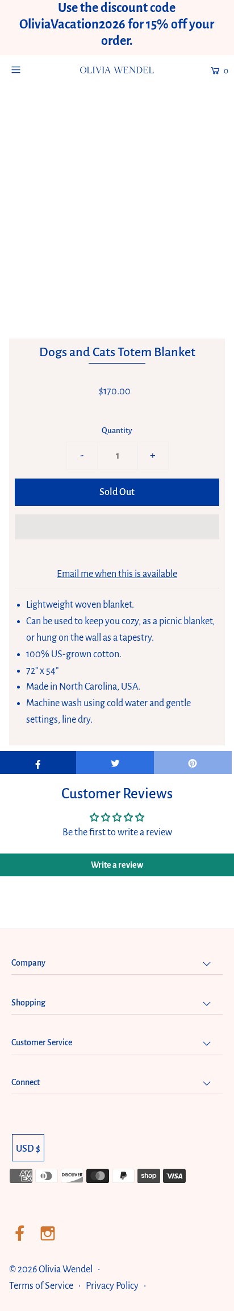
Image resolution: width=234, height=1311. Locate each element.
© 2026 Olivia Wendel (51, 1269)
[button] (117, 526)
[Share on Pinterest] (193, 762)
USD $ (28, 1149)
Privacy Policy (112, 1286)
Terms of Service (41, 1286)
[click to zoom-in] (204, 128)
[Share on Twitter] (115, 762)
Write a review (117, 864)
